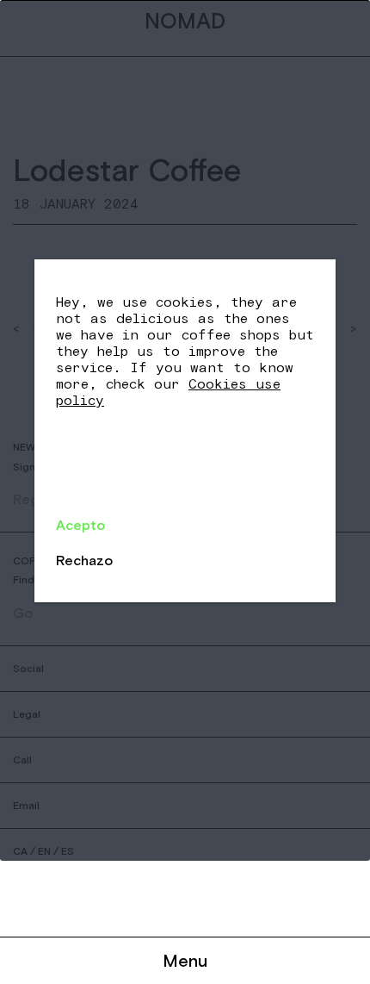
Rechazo (84, 560)
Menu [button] (185, 960)
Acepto (80, 525)
